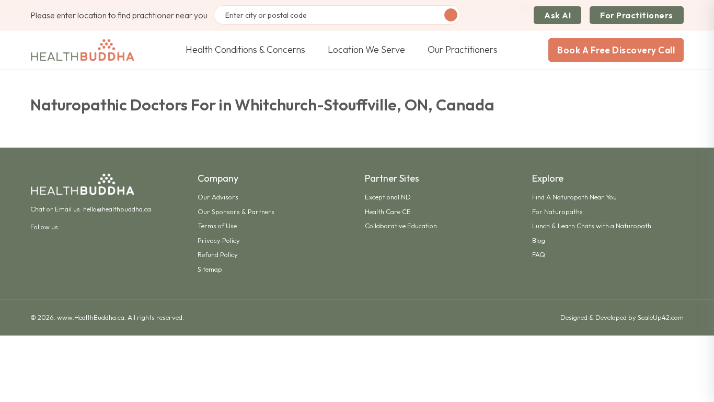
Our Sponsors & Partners (236, 211)
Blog (538, 240)
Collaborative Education (401, 225)
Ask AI (557, 15)
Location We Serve (366, 49)
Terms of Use (217, 225)
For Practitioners (636, 15)
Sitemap (210, 269)
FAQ (538, 254)
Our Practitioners (463, 49)
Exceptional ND (388, 197)
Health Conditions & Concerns (245, 49)
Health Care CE (388, 211)
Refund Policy (218, 254)
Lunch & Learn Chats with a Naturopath (591, 225)
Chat (37, 209)
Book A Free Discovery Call (616, 49)
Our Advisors (218, 197)
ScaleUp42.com (661, 317)
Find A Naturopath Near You (574, 197)
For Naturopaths (557, 211)
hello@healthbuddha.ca (117, 209)
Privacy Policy (219, 240)
